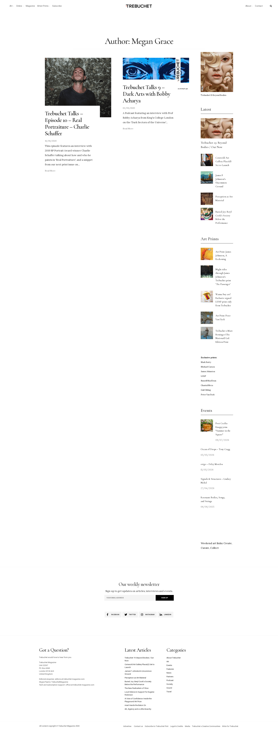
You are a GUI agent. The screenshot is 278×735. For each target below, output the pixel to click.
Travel (169, 692)
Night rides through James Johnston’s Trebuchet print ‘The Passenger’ (223, 277)
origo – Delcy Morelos (212, 464)
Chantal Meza (207, 385)
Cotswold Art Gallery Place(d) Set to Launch (223, 161)
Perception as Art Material (135, 678)
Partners (170, 676)
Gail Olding (206, 390)
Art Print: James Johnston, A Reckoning (223, 255)
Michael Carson (208, 367)
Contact (259, 6)
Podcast (170, 680)
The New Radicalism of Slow (137, 688)
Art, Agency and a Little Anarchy (138, 709)
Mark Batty (206, 362)
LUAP (203, 376)
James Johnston (208, 371)
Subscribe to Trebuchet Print (156, 726)
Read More (50, 170)
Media (187, 726)
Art (11, 6)
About (248, 6)
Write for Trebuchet (230, 726)
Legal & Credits (176, 726)
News (169, 673)
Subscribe (57, 6)
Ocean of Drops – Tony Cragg (215, 449)
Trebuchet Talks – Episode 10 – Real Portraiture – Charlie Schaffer (67, 123)
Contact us (138, 726)
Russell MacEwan (208, 381)
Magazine (30, 6)
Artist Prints (43, 6)
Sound (169, 688)
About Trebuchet (174, 658)
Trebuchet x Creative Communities (206, 726)
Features (170, 669)
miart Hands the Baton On (135, 705)
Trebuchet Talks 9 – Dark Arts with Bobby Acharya (146, 94)
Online (19, 6)
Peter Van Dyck (208, 394)
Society (170, 684)
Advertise (127, 726)
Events (169, 665)
